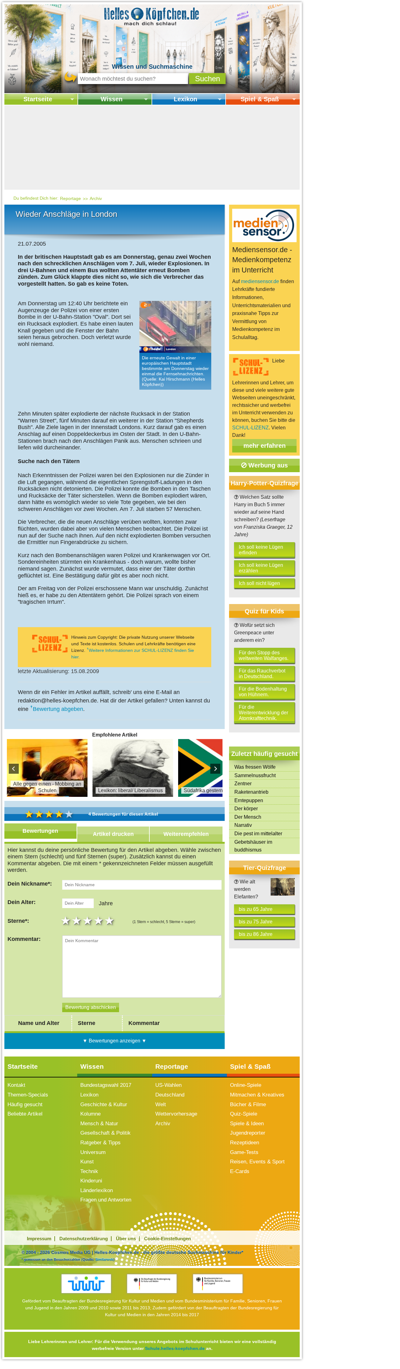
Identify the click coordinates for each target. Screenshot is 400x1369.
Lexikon (185, 99)
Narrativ (243, 825)
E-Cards (239, 1171)
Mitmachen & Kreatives (257, 1095)
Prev (14, 769)
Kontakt (16, 1085)
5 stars (110, 921)
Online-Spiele (245, 1085)
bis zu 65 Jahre (255, 909)
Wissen (111, 99)
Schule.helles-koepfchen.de (175, 1348)
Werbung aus (267, 465)
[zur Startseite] (152, 15)
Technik (89, 1171)
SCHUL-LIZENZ (250, 427)
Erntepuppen (248, 800)
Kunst (87, 1162)
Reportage (70, 198)
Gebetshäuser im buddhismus (253, 846)
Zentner (243, 783)
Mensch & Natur (99, 1124)
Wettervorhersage (176, 1114)
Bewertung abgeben (58, 709)
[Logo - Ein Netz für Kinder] (86, 1283)
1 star (66, 921)
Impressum (39, 1238)
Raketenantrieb (251, 792)
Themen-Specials (28, 1095)
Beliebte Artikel (25, 1114)
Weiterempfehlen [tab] (186, 834)
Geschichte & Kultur (103, 1104)
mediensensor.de (260, 281)
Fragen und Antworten (105, 1200)
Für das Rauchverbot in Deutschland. (262, 673)
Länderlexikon (96, 1190)
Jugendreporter (247, 1133)
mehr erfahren (264, 445)
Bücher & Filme (248, 1104)
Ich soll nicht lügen (259, 583)
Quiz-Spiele (243, 1114)
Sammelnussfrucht (255, 775)
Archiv (96, 198)
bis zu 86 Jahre (255, 934)
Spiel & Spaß (260, 99)
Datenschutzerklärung (83, 1238)
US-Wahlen (168, 1085)
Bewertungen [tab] (40, 831)
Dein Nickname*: (30, 884)
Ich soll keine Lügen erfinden (261, 549)
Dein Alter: (22, 902)
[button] (207, 78)
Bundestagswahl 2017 (105, 1085)
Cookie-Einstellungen (167, 1238)
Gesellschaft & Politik (105, 1133)
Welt (160, 1104)
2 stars (77, 921)
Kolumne (90, 1114)
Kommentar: (24, 939)
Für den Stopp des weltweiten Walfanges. (263, 655)
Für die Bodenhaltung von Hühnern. (263, 691)
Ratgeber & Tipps (100, 1143)
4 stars (99, 921)
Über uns (126, 1238)
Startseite (37, 99)
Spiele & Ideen (247, 1124)
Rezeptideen (244, 1143)
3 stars (88, 921)
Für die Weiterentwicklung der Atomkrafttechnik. (263, 712)
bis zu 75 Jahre (255, 921)
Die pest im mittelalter (258, 833)
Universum (93, 1152)
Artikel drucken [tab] (113, 834)
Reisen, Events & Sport (257, 1162)
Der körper (246, 808)
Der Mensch (247, 817)
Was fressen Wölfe (255, 767)
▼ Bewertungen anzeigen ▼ (114, 1040)
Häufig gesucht (25, 1104)
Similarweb (104, 1259)
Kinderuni (91, 1181)
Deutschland (169, 1095)
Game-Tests (244, 1152)
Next (215, 769)
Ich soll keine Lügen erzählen (261, 567)
